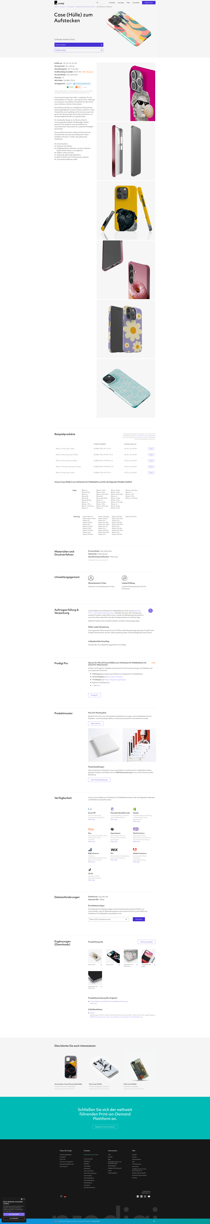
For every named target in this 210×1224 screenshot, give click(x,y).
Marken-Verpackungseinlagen (115, 680)
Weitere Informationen (17, 1211)
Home (56, 7)
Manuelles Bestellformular (67, 1164)
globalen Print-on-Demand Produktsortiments (114, 612)
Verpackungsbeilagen (66, 1154)
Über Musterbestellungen (99, 780)
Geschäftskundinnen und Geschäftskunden (114, 1162)
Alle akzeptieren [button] (14, 1214)
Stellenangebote (112, 1173)
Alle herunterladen (146, 942)
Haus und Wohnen (89, 1171)
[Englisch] (61, 1196)
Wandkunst (87, 1161)
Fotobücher (87, 1168)
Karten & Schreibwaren (90, 1173)
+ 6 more (84, 87)
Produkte (112, 3)
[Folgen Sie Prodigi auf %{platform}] (137, 1196)
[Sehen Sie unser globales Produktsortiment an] (150, 615)
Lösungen (121, 3)
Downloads (135, 1166)
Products (62, 7)
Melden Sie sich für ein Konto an (147, 435)
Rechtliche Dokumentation (139, 1175)
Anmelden (136, 3)
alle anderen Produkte (115, 677)
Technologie (70, 7)
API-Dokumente (136, 1164)
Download (139, 919)
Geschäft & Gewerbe (89, 1187)
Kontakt (110, 1157)
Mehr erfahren (96, 723)
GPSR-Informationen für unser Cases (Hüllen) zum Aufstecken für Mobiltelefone (115, 1017)
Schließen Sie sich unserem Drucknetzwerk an (139, 1169)
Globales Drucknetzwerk (114, 1168)
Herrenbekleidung (89, 1178)
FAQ (133, 1162)
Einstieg (134, 1157)
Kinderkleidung (88, 1183)
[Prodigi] (59, 3)
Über (128, 3)
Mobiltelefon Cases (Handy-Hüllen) (84, 7)
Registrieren (149, 3)
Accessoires (87, 1185)
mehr (98, 685)
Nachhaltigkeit (112, 1166)
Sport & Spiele (88, 1175)
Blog (109, 1159)
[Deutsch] (65, 1196)
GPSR (92, 1013)
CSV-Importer (64, 1166)
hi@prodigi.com (146, 1193)
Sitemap (134, 1178)
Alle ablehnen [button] (14, 1218)
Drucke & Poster (88, 1159)
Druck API (62, 1159)
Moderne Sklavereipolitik (139, 1173)
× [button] (24, 1199)
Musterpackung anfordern (91, 1154)
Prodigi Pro (94, 695)
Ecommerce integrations (66, 1162)
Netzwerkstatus (136, 1159)
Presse (110, 1170)
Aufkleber (86, 1164)
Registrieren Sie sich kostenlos (105, 1127)
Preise (151, 449)
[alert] (14, 1209)
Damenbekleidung (89, 1180)
